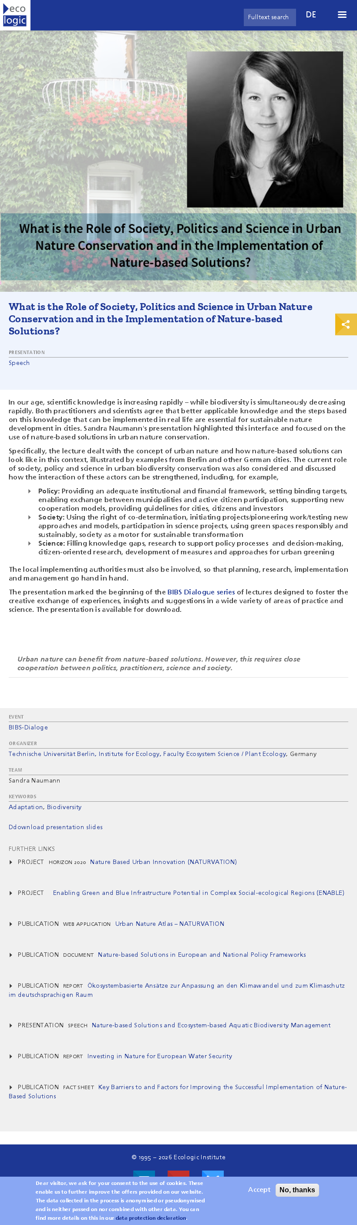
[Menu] (341, 15)
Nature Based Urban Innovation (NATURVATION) (163, 862)
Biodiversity (64, 807)
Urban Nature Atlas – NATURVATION (169, 924)
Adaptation (26, 807)
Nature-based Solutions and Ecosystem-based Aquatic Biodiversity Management (211, 1026)
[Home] (15, 15)
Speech (19, 363)
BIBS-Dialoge (28, 728)
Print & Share (346, 324)
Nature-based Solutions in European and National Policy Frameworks (202, 955)
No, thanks (297, 1190)
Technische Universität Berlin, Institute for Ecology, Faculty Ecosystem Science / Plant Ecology (147, 754)
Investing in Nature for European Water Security (160, 1056)
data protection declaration (151, 1218)
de (311, 15)
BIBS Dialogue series (201, 592)
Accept (259, 1190)
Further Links (32, 849)
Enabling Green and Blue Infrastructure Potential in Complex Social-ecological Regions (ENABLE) (199, 893)
